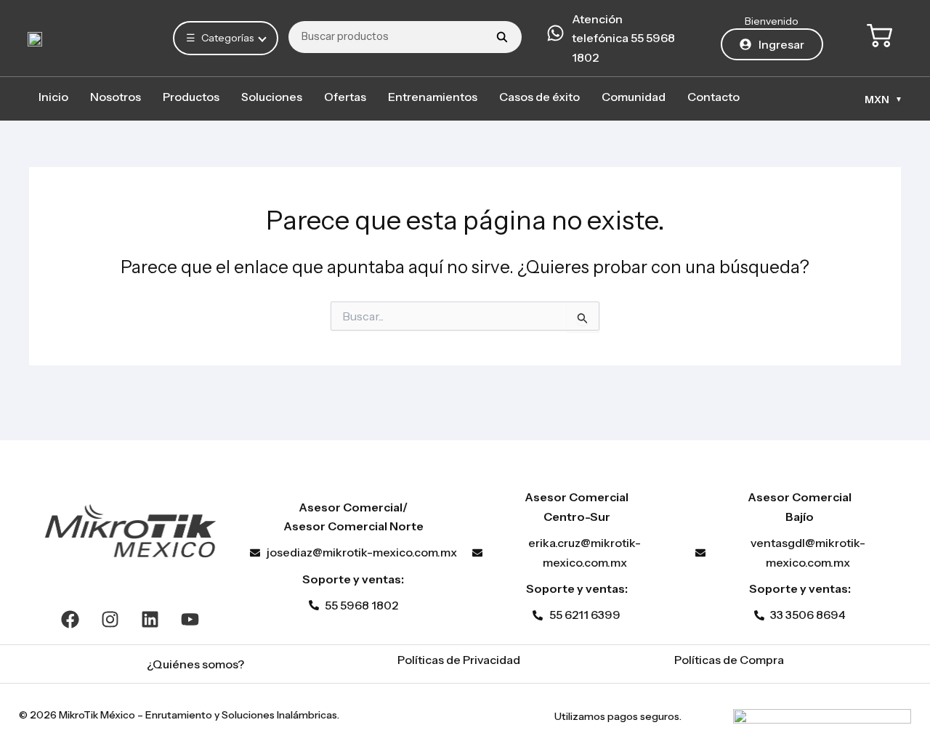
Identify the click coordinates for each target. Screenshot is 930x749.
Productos (191, 96)
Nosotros (115, 96)
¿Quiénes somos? (195, 664)
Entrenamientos (432, 96)
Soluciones (271, 96)
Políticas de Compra (729, 659)
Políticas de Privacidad (458, 659)
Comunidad (634, 96)
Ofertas (345, 96)
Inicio (53, 96)
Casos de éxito (539, 96)
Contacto (713, 96)
